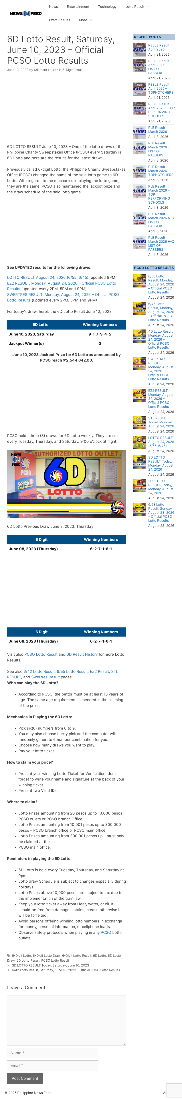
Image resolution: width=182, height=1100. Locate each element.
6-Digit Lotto (21, 955)
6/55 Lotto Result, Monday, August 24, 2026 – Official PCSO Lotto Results (161, 284)
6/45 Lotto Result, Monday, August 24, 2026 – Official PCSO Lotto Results (161, 312)
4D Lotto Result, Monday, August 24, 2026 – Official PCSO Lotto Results (161, 339)
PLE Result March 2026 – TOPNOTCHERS (161, 171)
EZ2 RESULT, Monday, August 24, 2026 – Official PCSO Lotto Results (160, 398)
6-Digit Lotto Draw (46, 955)
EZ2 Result (99, 671)
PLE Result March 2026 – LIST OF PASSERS (159, 149)
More (83, 20)
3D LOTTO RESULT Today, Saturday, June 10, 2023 (50, 965)
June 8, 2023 (62, 526)
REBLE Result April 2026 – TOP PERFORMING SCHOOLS (161, 110)
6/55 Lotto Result (72, 671)
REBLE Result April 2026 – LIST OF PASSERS (158, 67)
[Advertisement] (66, 111)
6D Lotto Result (28, 960)
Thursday (84, 526)
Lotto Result (134, 6)
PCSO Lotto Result (40, 654)
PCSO (106, 932)
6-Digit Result (72, 70)
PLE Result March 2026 (157, 129)
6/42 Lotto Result (39, 671)
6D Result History (82, 654)
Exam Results (59, 20)
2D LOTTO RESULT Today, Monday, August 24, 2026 (160, 487)
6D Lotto (99, 955)
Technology (107, 6)
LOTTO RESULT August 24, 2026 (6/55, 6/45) (47, 277)
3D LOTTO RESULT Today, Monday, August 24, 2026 (160, 463)
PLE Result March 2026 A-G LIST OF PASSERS (161, 220)
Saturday (109, 152)
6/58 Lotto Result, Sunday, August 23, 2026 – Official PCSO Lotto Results (161, 512)
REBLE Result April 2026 (158, 47)
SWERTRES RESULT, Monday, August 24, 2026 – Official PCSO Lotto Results (160, 369)
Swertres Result (45, 677)
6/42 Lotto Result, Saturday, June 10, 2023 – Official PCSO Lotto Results (66, 970)
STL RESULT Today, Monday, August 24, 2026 (161, 422)
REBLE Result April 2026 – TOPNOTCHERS (161, 88)
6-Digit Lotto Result (76, 955)
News (53, 6)
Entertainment (78, 6)
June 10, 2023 (55, 146)
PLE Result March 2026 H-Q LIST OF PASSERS (161, 243)
